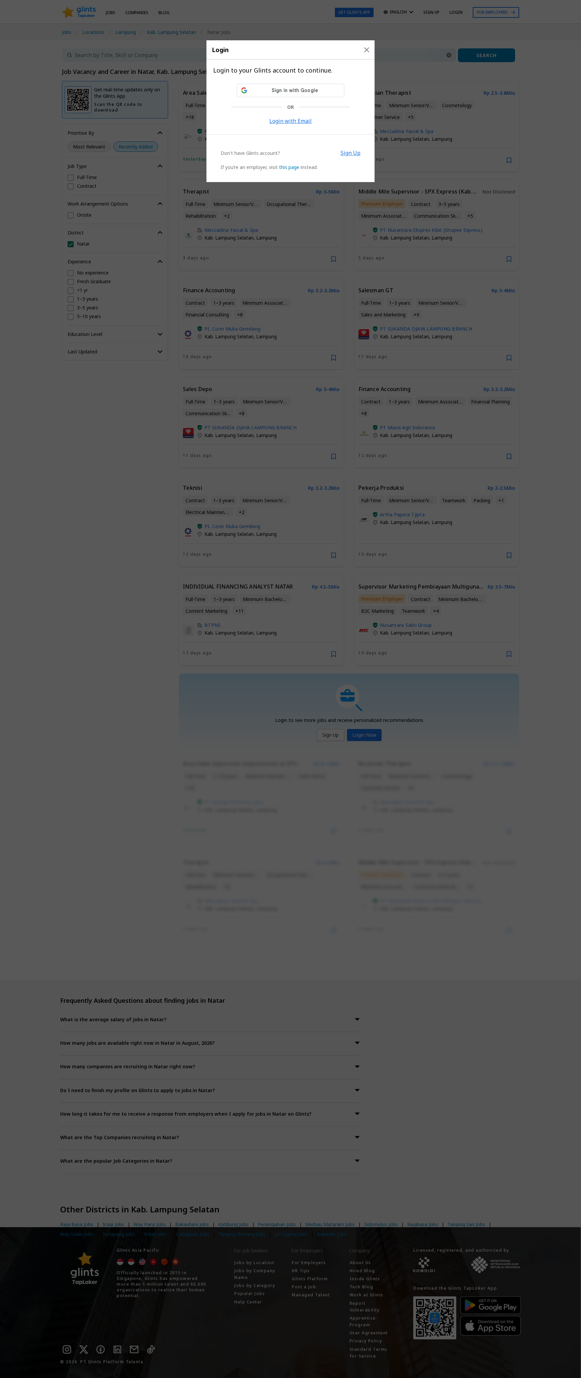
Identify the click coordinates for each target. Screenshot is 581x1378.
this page (289, 167)
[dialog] (290, 111)
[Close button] (366, 49)
